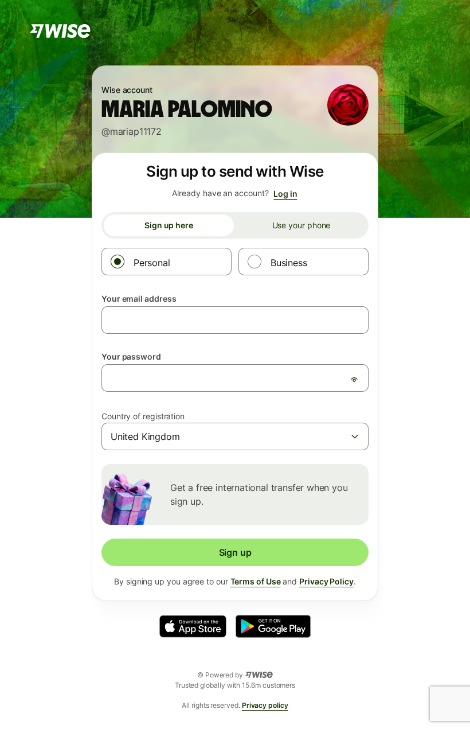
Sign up (235, 552)
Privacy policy (265, 705)
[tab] (169, 225)
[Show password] (354, 379)
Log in (285, 193)
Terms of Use (255, 581)
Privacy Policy (326, 581)
